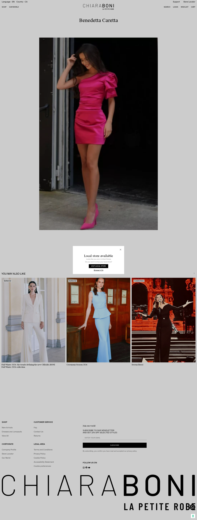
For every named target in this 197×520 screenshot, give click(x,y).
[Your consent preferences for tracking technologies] (193, 516)
